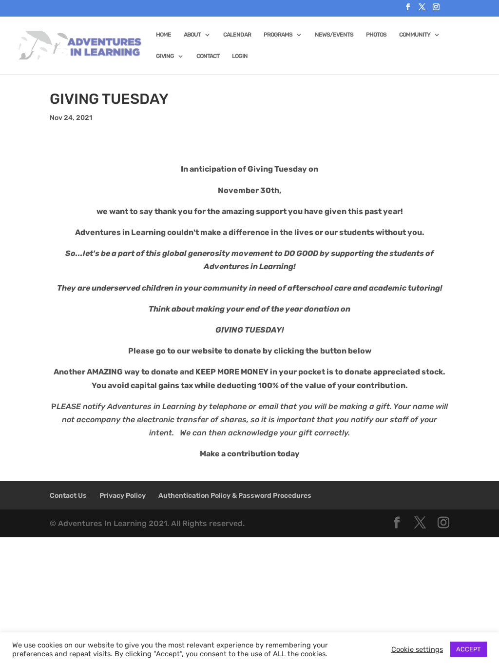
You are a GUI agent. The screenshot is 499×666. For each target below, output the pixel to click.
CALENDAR (237, 34)
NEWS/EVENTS (334, 34)
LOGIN (240, 56)
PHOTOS (376, 34)
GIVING (165, 56)
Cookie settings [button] (417, 649)
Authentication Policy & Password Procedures (234, 495)
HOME (163, 34)
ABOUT (192, 34)
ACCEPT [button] (468, 649)
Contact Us (68, 495)
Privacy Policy (122, 495)
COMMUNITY (414, 34)
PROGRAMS (278, 34)
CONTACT (207, 56)
